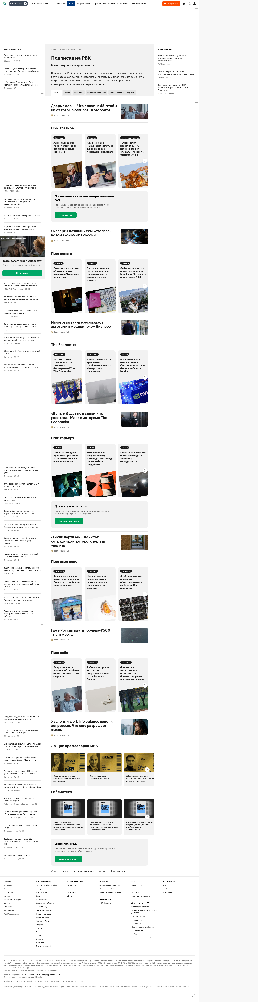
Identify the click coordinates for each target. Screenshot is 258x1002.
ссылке (123, 871)
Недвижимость (164, 77)
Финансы (7, 516)
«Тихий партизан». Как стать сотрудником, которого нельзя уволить (78, 541)
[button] (184, 4)
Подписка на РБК (106, 888)
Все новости (11, 49)
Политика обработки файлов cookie (172, 986)
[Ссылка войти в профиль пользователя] (194, 3)
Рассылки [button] (78, 92)
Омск (38, 896)
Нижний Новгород (43, 913)
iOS (164, 885)
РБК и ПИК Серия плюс (13, 288)
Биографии (8, 906)
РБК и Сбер (8, 722)
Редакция (135, 892)
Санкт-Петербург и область (47, 885)
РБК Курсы (135, 934)
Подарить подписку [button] (96, 92)
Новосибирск (41, 892)
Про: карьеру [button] (62, 438)
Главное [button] (56, 92)
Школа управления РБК (141, 937)
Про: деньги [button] (61, 253)
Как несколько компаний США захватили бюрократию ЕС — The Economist (173, 87)
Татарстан (40, 924)
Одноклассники (74, 888)
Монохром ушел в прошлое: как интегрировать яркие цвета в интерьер (176, 72)
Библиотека (61, 792)
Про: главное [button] (62, 128)
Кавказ (38, 935)
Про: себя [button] (59, 653)
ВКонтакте (71, 885)
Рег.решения (136, 919)
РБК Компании (164, 63)
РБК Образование (11, 913)
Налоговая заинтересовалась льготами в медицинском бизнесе (81, 324)
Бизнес (125, 354)
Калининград (41, 906)
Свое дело (59, 571)
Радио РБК (15, 4)
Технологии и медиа (12, 817)
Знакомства (136, 923)
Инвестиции (9, 74)
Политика (8, 87)
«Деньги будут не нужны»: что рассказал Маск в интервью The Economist (79, 418)
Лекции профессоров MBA (74, 746)
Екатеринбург (41, 888)
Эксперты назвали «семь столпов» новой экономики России (81, 233)
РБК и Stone (9, 503)
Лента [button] (67, 92)
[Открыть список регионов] (184, 4)
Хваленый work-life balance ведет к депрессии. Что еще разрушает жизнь (82, 726)
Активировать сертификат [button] (122, 92)
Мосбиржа (29, 974)
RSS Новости (105, 903)
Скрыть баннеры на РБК (109, 885)
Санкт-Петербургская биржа (47, 974)
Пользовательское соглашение (81, 986)
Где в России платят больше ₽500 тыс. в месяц (80, 632)
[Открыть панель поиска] (189, 3)
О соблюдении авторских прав (49, 986)
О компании (136, 885)
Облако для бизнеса (140, 906)
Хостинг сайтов (138, 916)
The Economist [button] (64, 345)
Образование (9, 329)
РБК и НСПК (9, 190)
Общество (8, 60)
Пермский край (42, 917)
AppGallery (168, 892)
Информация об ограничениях (18, 986)
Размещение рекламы (140, 896)
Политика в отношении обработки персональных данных (126, 986)
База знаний (9, 910)
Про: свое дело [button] (64, 561)
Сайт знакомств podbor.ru (142, 927)
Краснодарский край (44, 910)
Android (166, 888)
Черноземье (41, 931)
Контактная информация (141, 888)
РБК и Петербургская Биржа (16, 803)
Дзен (69, 896)
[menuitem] (40, 3)
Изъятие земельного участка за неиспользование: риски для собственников (172, 58)
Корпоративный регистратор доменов (144, 911)
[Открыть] (22, 4)
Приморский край (43, 946)
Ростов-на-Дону (42, 921)
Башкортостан (42, 899)
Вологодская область (45, 903)
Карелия (39, 939)
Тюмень (39, 928)
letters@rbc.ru (28, 967)
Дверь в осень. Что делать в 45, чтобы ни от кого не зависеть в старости (84, 108)
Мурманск (40, 942)
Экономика (8, 573)
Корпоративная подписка (110, 892)
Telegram (71, 892)
